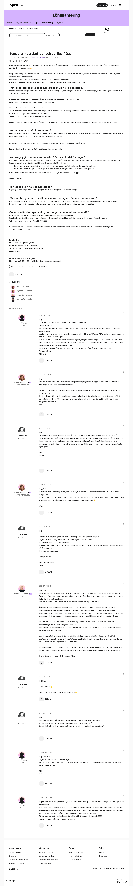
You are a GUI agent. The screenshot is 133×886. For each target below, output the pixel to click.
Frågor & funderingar (23, 23)
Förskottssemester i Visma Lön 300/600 (32, 221)
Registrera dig (102, 5)
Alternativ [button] (90, 35)
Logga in (113, 5)
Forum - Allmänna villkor (76, 852)
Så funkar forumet (75, 859)
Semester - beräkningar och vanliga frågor (24, 28)
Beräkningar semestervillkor (34, 248)
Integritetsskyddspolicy (76, 856)
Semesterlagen (14, 251)
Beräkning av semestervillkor (28, 245)
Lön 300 (21, 266)
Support (101, 852)
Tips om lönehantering (44, 23)
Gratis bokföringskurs (46, 852)
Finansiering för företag (16, 863)
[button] (11, 274)
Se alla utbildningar (45, 863)
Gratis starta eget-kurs (46, 856)
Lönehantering (43, 266)
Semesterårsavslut (16, 178)
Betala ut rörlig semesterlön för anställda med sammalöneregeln (39, 149)
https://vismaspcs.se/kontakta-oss (81, 500)
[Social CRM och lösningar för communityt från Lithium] (122, 881)
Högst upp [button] (11, 881)
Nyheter (60, 23)
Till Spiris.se (103, 856)
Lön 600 (31, 266)
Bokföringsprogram (15, 852)
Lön (12, 266)
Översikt (9, 23)
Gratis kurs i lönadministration (48, 859)
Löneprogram (13, 856)
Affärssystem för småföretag (18, 859)
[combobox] (32, 35)
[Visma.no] (16, 5)
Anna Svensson (37, 57)
